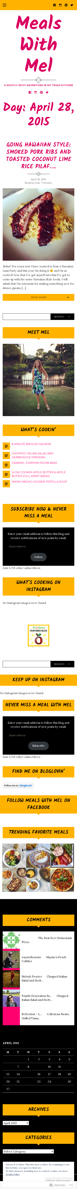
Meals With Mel (39, 46)
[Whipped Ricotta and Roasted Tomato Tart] (62, 880)
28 (18, 1089)
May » (17, 1095)
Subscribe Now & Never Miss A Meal (38, 513)
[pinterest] (66, 5)
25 (59, 1081)
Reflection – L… (32, 1014)
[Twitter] (71, 5)
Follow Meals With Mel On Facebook (38, 804)
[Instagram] (60, 5)
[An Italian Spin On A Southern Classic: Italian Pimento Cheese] (62, 856)
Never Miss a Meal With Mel (38, 705)
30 (39, 1089)
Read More (39, 297)
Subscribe (38, 745)
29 (28, 1089)
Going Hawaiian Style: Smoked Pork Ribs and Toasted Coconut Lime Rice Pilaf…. (38, 155)
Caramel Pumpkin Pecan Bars (34, 463)
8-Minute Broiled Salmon (31, 444)
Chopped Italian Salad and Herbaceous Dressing (32, 455)
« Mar (7, 1095)
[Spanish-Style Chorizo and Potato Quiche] (38, 856)
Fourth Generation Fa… (37, 996)
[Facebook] (54, 5)
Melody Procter (32, 976)
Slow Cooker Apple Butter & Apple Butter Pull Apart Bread (39, 474)
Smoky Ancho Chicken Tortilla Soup (39, 481)
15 (28, 1074)
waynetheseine (31, 957)
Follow (38, 557)
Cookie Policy (13, 1174)
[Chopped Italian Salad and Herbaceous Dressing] (14, 856)
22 (28, 1081)
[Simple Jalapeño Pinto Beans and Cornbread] (38, 880)
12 (69, 1066)
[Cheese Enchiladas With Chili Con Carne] (14, 880)
